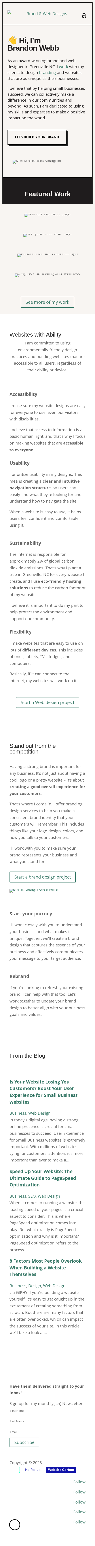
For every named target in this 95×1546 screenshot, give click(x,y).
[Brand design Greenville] (34, 889)
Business (18, 1113)
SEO (32, 1196)
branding (47, 72)
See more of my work (47, 302)
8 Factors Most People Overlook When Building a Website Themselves (46, 1267)
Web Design (39, 1113)
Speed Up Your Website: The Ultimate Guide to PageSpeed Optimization (43, 1178)
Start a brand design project (42, 877)
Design (34, 1285)
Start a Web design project (47, 702)
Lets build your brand (37, 137)
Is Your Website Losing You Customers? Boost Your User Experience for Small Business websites (44, 1091)
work (63, 66)
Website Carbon (61, 1470)
